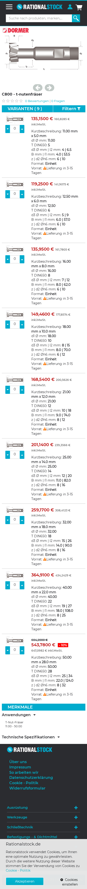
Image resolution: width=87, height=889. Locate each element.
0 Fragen (58, 101)
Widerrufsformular (27, 788)
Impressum (20, 767)
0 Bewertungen (37, 101)
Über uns (18, 762)
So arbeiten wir (24, 772)
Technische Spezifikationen (30, 737)
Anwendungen (17, 715)
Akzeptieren (24, 881)
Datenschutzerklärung (31, 777)
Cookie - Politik (18, 870)
